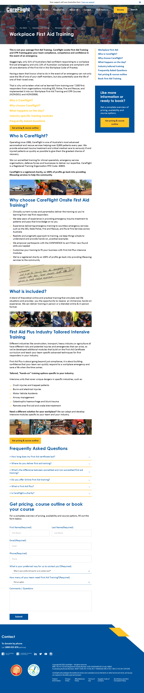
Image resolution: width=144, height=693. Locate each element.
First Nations (102, 10)
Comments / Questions (21, 588)
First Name (21, 527)
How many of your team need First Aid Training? (40, 577)
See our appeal (88, 2)
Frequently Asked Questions (27, 121)
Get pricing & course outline (25, 128)
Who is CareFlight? (21, 100)
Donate (120, 10)
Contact (87, 10)
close (140, 2)
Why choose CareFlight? (25, 106)
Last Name (62, 527)
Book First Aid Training (109, 78)
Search (134, 9)
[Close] (132, 9)
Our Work (43, 10)
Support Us (58, 10)
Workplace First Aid (108, 50)
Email (18, 540)
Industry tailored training (111, 66)
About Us (73, 10)
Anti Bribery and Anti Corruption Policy (121, 680)
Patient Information (56, 680)
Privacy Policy (67, 680)
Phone (18, 553)
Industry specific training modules (31, 116)
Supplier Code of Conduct (104, 680)
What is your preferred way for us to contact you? (40, 566)
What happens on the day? (27, 111)
